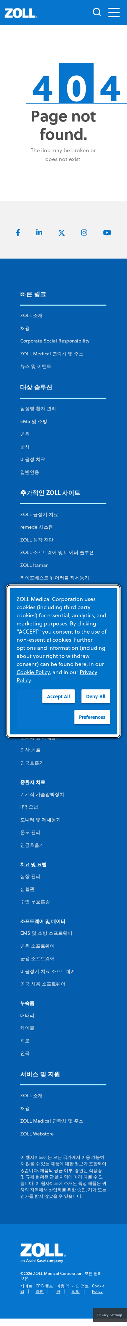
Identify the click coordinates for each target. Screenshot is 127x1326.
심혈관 (27, 889)
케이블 (27, 1027)
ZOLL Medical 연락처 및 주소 (51, 353)
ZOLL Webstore (37, 1133)
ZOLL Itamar (34, 565)
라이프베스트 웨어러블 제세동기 (54, 577)
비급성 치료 (32, 459)
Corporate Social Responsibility (55, 340)
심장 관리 (30, 876)
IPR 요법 (29, 806)
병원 (25, 433)
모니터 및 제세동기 (40, 819)
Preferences (92, 717)
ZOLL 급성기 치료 (39, 514)
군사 (25, 446)
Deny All (95, 696)
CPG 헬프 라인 (44, 1288)
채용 (25, 328)
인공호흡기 (32, 762)
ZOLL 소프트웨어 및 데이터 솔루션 (57, 552)
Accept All (58, 696)
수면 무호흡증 (35, 901)
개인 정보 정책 (80, 1288)
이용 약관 (63, 1288)
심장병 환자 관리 (38, 408)
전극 (25, 1053)
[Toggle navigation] (114, 12)
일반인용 (29, 472)
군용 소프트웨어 (37, 958)
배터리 (27, 1015)
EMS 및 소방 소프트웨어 (46, 933)
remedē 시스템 (36, 527)
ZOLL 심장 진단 (36, 539)
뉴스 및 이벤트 (35, 366)
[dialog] (63, 660)
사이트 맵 (26, 1288)
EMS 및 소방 (33, 421)
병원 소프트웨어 (37, 946)
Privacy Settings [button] (110, 1314)
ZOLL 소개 (31, 315)
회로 (25, 1040)
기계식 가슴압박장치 (42, 794)
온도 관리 (30, 832)
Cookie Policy (98, 1288)
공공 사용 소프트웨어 (43, 983)
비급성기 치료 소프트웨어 (47, 971)
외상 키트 (30, 750)
